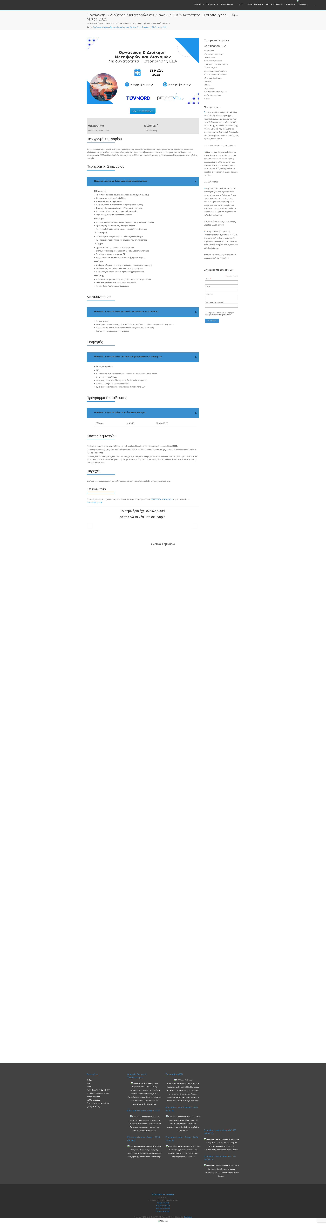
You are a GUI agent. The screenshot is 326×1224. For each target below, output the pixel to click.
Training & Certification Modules (216, 64)
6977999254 (156, 499)
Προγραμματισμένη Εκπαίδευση (216, 71)
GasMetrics (188, 1217)
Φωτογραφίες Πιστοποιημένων (216, 92)
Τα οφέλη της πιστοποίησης (214, 54)
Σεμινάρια (197, 4)
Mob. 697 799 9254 (163, 1208)
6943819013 (167, 499)
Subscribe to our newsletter (163, 1194)
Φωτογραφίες (209, 88)
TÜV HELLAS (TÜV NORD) (98, 1090)
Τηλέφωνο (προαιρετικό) (214, 302)
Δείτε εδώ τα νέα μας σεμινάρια (143, 517)
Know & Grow (227, 4)
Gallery (257, 4)
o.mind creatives (93, 1097)
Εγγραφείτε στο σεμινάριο (142, 111)
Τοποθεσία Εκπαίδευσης (213, 78)
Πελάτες (248, 4)
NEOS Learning (93, 1100)
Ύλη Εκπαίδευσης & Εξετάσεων (216, 75)
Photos (207, 85)
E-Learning (290, 4)
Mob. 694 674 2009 (163, 1206)
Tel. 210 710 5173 (163, 1203)
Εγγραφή (208, 81)
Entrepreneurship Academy (98, 1103)
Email (208, 279)
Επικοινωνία (277, 4)
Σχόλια (207, 99)
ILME (89, 1083)
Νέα (267, 4)
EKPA (89, 1080)
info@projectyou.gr (94, 502)
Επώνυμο (209, 294)
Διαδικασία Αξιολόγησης (213, 61)
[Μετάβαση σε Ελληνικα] (163, 1221)
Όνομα (207, 287)
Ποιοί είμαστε (209, 50)
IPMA (89, 1087)
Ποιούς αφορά (210, 57)
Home (89, 27)
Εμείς (240, 4)
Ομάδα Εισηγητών (211, 68)
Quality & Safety (93, 1106)
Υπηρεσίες (211, 4)
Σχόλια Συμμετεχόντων (213, 95)
